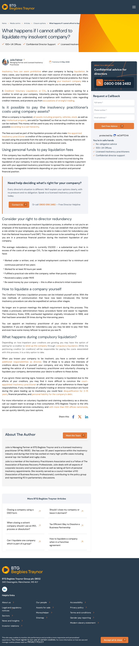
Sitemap (40, 617)
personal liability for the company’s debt (52, 394)
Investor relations (10, 626)
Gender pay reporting (80, 617)
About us (6, 602)
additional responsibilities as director (21, 361)
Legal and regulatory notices (11, 609)
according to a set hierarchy (25, 126)
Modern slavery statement (83, 622)
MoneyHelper (42, 612)
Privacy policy (76, 607)
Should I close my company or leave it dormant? (64, 511)
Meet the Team (73, 435)
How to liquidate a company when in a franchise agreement (64, 542)
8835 (27, 450)
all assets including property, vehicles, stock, (55, 117)
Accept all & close (113, 640)
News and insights (10, 620)
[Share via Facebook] (73, 417)
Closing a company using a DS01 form (20, 511)
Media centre (15, 23)
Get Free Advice (109, 126)
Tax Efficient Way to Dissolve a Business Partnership (65, 526)
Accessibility (76, 602)
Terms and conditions (80, 612)
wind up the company (36, 345)
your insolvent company (69, 81)
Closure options (40, 23)
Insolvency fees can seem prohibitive (21, 71)
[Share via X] (79, 416)
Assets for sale (43, 607)
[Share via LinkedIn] (86, 416)
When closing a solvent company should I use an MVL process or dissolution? (22, 526)
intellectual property (16, 120)
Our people (41, 602)
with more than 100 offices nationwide (68, 407)
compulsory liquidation (67, 346)
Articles (27, 23)
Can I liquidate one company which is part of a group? (21, 542)
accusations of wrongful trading (58, 100)
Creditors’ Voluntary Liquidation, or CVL (25, 90)
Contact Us (17, 204)
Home (4, 23)
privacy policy (36, 642)
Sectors (6, 615)
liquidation (79, 71)
